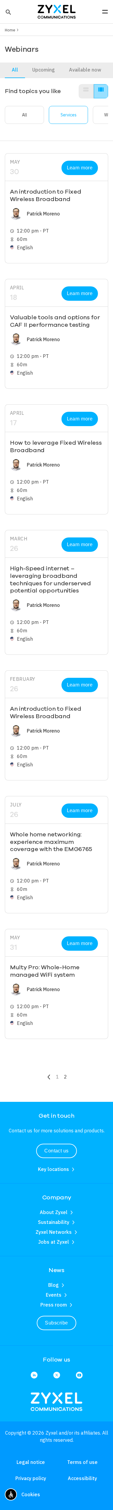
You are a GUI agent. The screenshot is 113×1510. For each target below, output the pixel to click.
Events (53, 1295)
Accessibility (82, 1478)
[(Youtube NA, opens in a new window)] (79, 1375)
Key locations (53, 1169)
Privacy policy (30, 1478)
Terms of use (82, 1462)
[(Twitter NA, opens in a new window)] (56, 1375)
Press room (53, 1305)
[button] (8, 12)
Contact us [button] (56, 1150)
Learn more (80, 167)
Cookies (30, 1494)
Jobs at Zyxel (53, 1242)
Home (10, 30)
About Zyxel (53, 1212)
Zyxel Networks (54, 1232)
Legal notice (31, 1462)
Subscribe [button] (56, 1322)
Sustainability (53, 1222)
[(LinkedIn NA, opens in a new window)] (34, 1375)
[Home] (57, 11)
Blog (53, 1285)
